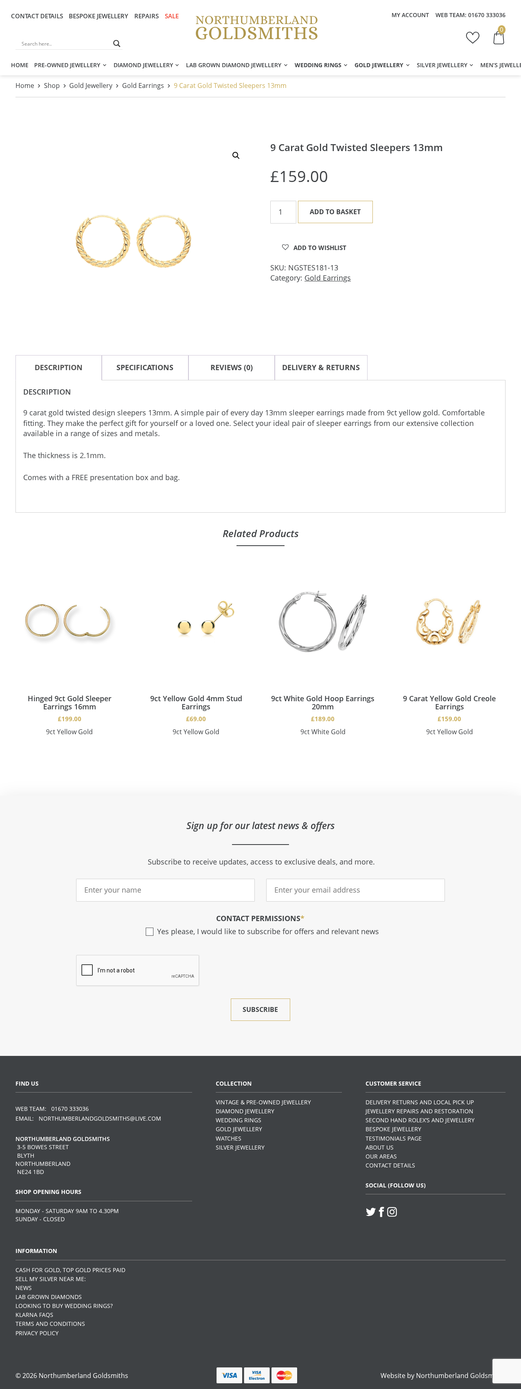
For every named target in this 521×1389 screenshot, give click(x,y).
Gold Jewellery (379, 65)
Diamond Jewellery (143, 65)
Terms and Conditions (50, 1324)
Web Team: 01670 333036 (52, 1109)
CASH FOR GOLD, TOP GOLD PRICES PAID (70, 1270)
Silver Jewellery (442, 65)
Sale (172, 16)
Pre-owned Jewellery (67, 65)
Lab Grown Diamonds (48, 1297)
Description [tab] (59, 367)
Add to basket (335, 211)
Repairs (146, 16)
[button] (236, 155)
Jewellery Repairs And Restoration (419, 1111)
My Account (410, 15)
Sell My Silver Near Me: (50, 1279)
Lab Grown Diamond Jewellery (233, 65)
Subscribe (260, 1009)
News (23, 1288)
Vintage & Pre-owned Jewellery (263, 1102)
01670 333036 (487, 15)
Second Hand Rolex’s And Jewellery (420, 1120)
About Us (380, 1147)
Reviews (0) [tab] (231, 367)
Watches (228, 1138)
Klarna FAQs (34, 1315)
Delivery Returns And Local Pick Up (420, 1102)
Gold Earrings (143, 85)
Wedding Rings (318, 65)
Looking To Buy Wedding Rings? (64, 1306)
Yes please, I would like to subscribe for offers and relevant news (268, 931)
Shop (52, 85)
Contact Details (37, 16)
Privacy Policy (37, 1333)
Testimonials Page (394, 1138)
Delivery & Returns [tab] (321, 367)
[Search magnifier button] (117, 43)
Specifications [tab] (144, 367)
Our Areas (381, 1156)
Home (19, 65)
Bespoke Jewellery (98, 16)
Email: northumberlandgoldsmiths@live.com (88, 1118)
